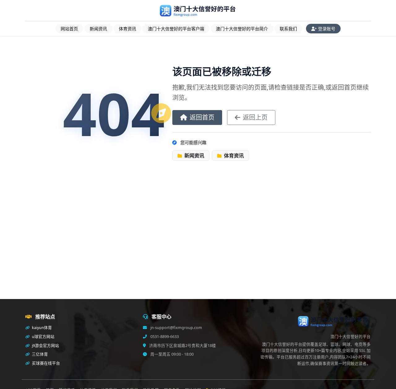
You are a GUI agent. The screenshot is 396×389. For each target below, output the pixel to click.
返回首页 (202, 117)
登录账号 (326, 29)
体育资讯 (127, 29)
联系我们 (288, 29)
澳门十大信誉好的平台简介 (242, 29)
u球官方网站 (42, 336)
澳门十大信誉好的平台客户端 (176, 29)
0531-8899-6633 (164, 336)
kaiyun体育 (41, 327)
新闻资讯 (98, 29)
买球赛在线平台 (45, 363)
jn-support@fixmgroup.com (175, 327)
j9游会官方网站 (45, 345)
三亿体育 (39, 354)
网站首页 (69, 29)
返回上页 (255, 117)
